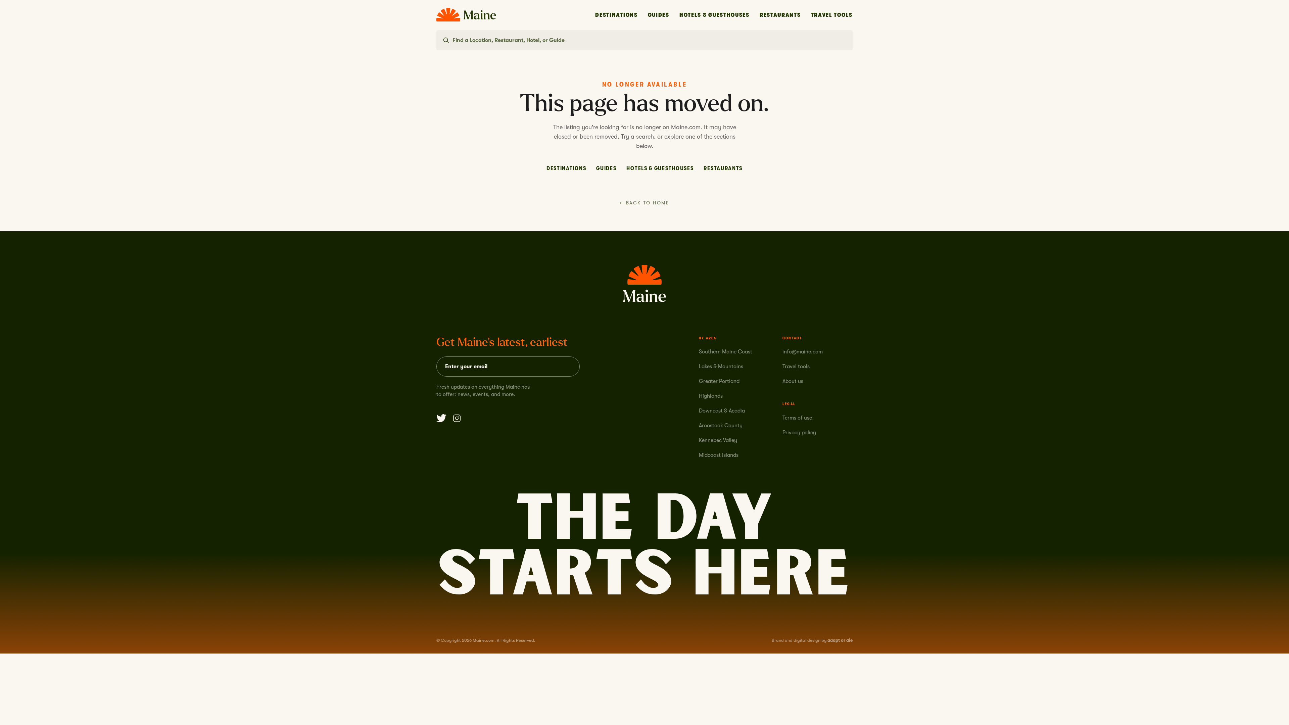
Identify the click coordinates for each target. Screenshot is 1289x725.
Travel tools (796, 367)
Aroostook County (721, 426)
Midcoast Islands (718, 455)
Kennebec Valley (718, 440)
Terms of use (797, 418)
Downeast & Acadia (722, 411)
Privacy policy (799, 433)
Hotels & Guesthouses (714, 15)
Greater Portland (719, 381)
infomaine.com (802, 352)
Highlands (711, 396)
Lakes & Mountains (721, 367)
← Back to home (644, 202)
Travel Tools (832, 15)
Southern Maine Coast (725, 352)
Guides (658, 15)
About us (792, 381)
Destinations (616, 15)
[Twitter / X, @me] (441, 418)
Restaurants (780, 15)
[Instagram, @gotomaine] (457, 418)
